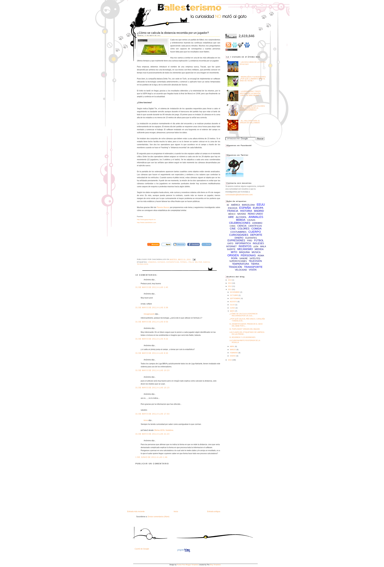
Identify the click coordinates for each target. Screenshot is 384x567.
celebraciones (239, 222)
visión (252, 269)
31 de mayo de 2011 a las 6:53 (151, 322)
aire (231, 217)
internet (231, 246)
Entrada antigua (213, 511)
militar (198, 262)
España (245, 207)
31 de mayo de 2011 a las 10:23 (152, 370)
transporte (253, 266)
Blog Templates (215, 565)
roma (261, 255)
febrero (234, 353)
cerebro (257, 223)
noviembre (235, 292)
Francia (232, 211)
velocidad (241, 270)
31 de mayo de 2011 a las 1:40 (151, 287)
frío (249, 240)
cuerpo (254, 231)
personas (248, 255)
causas (251, 220)
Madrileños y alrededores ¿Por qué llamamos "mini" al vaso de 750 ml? (253, 79)
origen (233, 255)
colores (243, 228)
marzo (233, 349)
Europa (258, 207)
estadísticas (172, 262)
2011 (230, 289)
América (235, 205)
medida (259, 249)
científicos (255, 226)
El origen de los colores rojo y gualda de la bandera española (252, 108)
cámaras (152, 262)
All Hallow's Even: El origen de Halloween (250, 122)
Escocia (232, 208)
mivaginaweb (149, 314)
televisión (255, 261)
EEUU (261, 204)
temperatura (240, 264)
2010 (230, 360)
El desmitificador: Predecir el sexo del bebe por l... (246, 325)
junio (233, 308)
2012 (230, 286)
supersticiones (238, 261)
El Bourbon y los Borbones (242, 337)
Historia (246, 210)
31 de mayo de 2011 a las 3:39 (151, 308)
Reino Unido (255, 213)
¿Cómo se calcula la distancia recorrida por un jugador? (173, 32)
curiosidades (238, 234)
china (232, 226)
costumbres (238, 232)
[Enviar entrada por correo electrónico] (193, 259)
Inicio (176, 511)
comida (256, 228)
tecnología (142, 264)
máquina (244, 252)
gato (230, 243)
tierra (255, 264)
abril (232, 346)
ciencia (241, 225)
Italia (191, 262)
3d (228, 205)
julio (232, 305)
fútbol (183, 262)
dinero (239, 237)
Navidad (241, 214)
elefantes (251, 238)
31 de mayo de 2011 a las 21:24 (152, 434)
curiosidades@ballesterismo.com (239, 195)
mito (234, 252)
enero (233, 356)
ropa (234, 258)
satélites (255, 258)
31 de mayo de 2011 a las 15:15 (152, 388)
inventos (245, 246)
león (255, 246)
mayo (232, 311)
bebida (240, 219)
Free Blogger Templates (190, 565)
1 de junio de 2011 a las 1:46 (151, 457)
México (231, 214)
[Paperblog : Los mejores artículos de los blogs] (183, 552)
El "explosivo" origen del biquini (245, 329)
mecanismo (245, 249)
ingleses (258, 243)
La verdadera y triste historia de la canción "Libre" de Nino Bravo (250, 93)
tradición (235, 267)
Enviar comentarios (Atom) (158, 517)
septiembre (235, 298)
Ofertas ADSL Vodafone (163, 430)
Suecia (206, 262)
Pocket (179, 565)
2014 (230, 280)
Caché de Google (142, 549)
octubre (234, 295)
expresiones (236, 240)
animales (256, 216)
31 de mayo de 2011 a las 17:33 (152, 414)
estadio (161, 262)
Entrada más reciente (136, 511)
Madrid (259, 210)
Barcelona (248, 205)
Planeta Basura (163, 207)
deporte (256, 234)
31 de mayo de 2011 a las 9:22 (151, 339)
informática (243, 243)
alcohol (241, 217)
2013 (230, 283)
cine (233, 228)
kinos (146, 420)
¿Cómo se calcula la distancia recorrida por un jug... (243, 315)
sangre (243, 258)
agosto (233, 301)
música (256, 252)
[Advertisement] (182, 234)
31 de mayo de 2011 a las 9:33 (151, 353)
